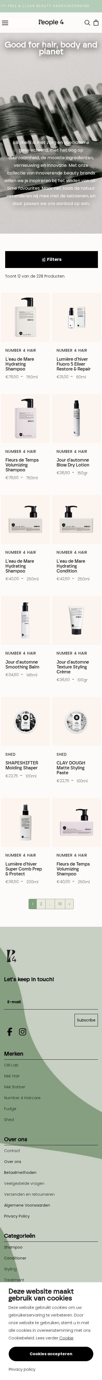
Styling (10, 1269)
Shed (9, 1119)
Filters (54, 259)
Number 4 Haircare (22, 1098)
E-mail (10, 989)
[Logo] (51, 23)
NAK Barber (14, 1087)
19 (60, 904)
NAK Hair (12, 1076)
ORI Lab (11, 1065)
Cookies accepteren (51, 1354)
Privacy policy (22, 1369)
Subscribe (86, 1020)
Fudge (10, 1108)
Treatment (14, 1280)
